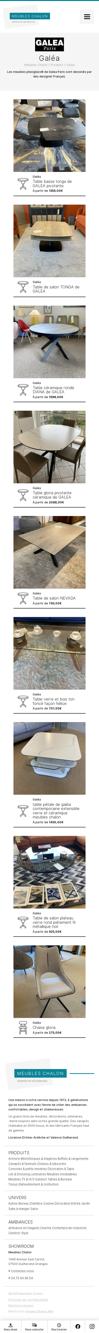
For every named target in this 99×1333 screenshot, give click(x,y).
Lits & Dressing (19, 1174)
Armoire (14, 1158)
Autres (13, 1203)
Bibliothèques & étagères (39, 1158)
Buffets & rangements (73, 1158)
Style (24, 1233)
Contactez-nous (22, 1271)
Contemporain (62, 1228)
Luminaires (38, 1174)
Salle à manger (19, 1208)
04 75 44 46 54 (22, 1278)
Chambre (36, 1203)
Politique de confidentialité (28, 1300)
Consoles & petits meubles (27, 1169)
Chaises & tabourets (51, 1163)
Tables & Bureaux (60, 1179)
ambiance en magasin (23, 1228)
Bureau (24, 1203)
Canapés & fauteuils (22, 1163)
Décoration (62, 1203)
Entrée (75, 1203)
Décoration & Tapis (61, 1169)
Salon (34, 1208)
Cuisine (48, 1203)
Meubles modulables (62, 1174)
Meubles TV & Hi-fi (21, 1179)
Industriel (80, 1228)
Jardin (85, 1203)
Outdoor (41, 1179)
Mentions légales (20, 1305)
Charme (45, 1228)
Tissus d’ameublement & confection (33, 1184)
